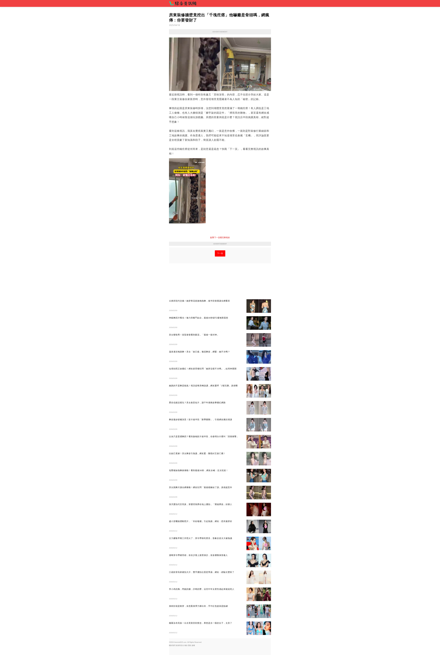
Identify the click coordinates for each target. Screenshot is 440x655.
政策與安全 (180, 645)
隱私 (189, 645)
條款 (186, 645)
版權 (193, 645)
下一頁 (220, 253)
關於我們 (172, 645)
